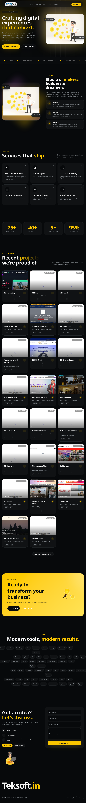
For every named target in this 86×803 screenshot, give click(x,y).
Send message (63, 743)
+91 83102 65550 (11, 730)
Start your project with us (42, 554)
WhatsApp (28, 608)
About (31, 4)
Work (44, 4)
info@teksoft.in (11, 735)
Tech (50, 4)
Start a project (29, 47)
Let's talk (75, 4)
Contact (56, 4)
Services (38, 4)
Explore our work (10, 47)
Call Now (15, 608)
